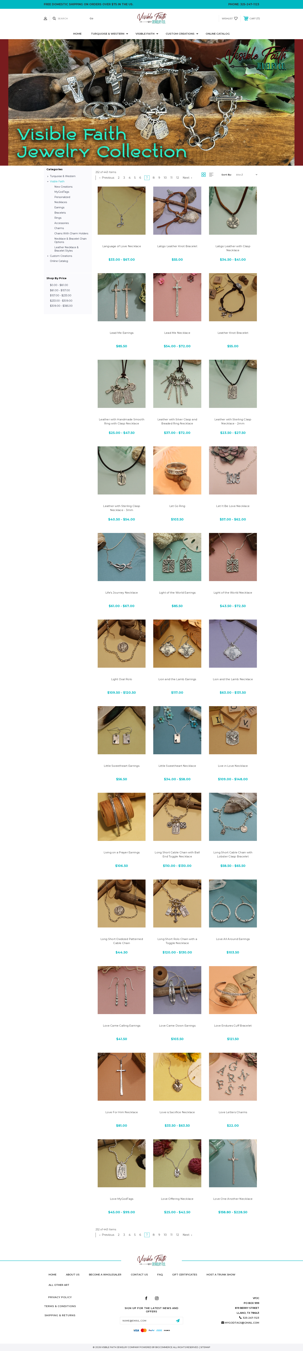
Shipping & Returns (60, 1315)
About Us (72, 1274)
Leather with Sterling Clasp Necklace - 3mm (121, 508)
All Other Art (59, 1285)
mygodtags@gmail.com (242, 1322)
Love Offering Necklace (177, 1198)
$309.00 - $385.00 (61, 305)
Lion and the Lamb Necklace (233, 679)
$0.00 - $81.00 (59, 285)
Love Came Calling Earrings (121, 1025)
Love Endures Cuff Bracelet (233, 1025)
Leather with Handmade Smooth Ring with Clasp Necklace (121, 421)
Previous (107, 177)
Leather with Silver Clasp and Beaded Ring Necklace (177, 421)
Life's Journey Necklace (121, 592)
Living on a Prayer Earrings (122, 852)
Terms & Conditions (60, 1306)
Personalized (62, 197)
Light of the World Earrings (177, 592)
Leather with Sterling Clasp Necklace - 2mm (232, 421)
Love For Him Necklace (121, 1112)
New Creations (63, 186)
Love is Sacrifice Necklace (177, 1112)
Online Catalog (218, 33)
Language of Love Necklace (121, 246)
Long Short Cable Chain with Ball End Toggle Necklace (177, 854)
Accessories (61, 223)
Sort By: (226, 174)
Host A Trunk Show (221, 1274)
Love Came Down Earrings (177, 1025)
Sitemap (205, 1347)
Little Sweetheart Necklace (177, 765)
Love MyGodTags (121, 1198)
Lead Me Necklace (177, 332)
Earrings (59, 207)
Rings (57, 217)
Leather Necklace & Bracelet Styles (66, 249)
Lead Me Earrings (122, 332)
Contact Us (139, 1274)
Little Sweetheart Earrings (121, 765)
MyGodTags (61, 191)
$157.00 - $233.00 (60, 295)
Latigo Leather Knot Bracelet (177, 246)
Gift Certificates (184, 1274)
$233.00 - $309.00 (61, 300)
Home (77, 33)
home (52, 1274)
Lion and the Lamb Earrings (177, 679)
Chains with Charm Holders (71, 233)
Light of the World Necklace (233, 592)
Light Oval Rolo (121, 679)
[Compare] (129, 232)
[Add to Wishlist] (121, 232)
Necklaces (60, 202)
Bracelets (60, 212)
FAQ (160, 1274)
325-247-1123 (249, 4)
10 (165, 177)
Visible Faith (145, 33)
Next (186, 177)
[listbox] (246, 175)
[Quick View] (113, 232)
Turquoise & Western (107, 33)
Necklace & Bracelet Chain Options (70, 240)
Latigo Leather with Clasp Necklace (233, 248)
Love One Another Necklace (232, 1198)
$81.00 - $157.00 (60, 290)
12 (177, 177)
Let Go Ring (177, 506)
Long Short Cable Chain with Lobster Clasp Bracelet (232, 854)
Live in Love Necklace (233, 765)
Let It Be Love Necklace (233, 506)
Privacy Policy (60, 1297)
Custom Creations (180, 33)
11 (171, 177)
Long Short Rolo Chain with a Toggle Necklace (177, 941)
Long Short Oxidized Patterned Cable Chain (121, 941)
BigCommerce (164, 1347)
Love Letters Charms (233, 1112)
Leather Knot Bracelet (233, 332)
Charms (59, 228)
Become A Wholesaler (105, 1274)
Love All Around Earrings (233, 939)
